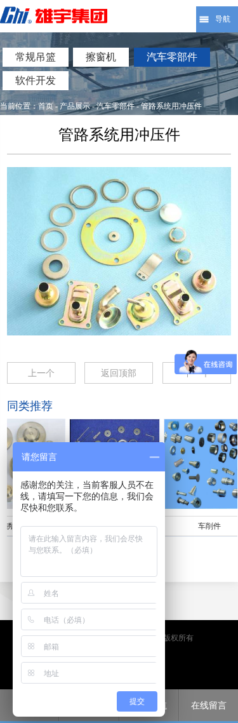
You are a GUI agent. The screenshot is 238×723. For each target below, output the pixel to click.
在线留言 (209, 705)
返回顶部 (118, 373)
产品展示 (75, 106)
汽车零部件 (172, 56)
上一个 (41, 373)
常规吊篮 (35, 56)
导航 (222, 19)
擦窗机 (101, 56)
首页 (45, 106)
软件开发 (35, 80)
